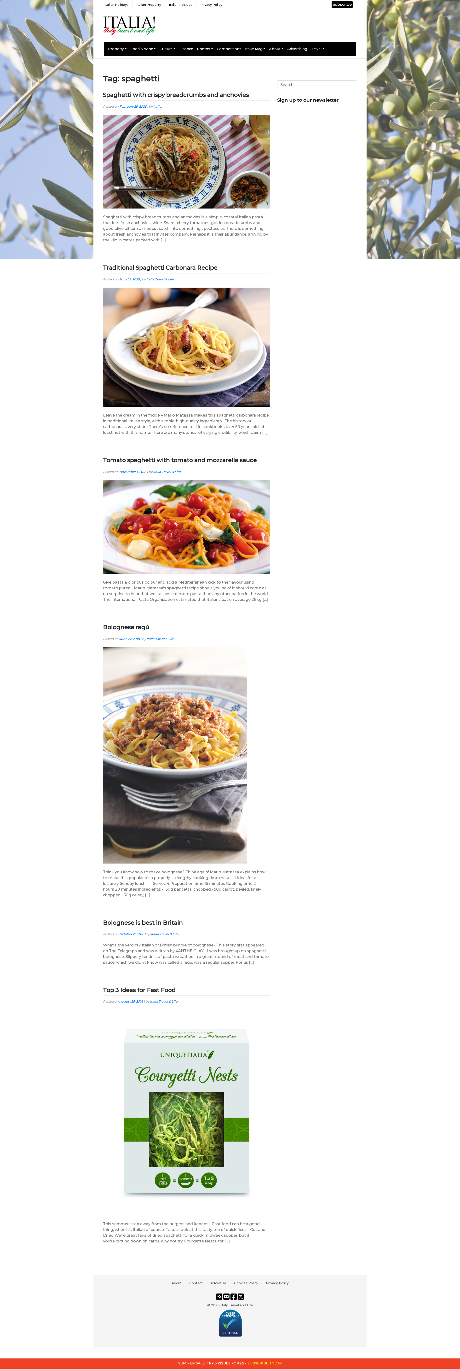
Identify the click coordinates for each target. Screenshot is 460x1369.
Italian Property (148, 4)
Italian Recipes (180, 4)
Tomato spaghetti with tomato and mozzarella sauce (180, 460)
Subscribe (342, 4)
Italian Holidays (116, 4)
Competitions (229, 49)
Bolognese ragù (126, 627)
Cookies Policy (246, 1283)
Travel (316, 49)
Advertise (218, 1283)
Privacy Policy (211, 4)
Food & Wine (142, 49)
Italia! (157, 106)
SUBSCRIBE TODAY (264, 1363)
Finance (186, 49)
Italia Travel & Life (160, 279)
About (275, 49)
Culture (166, 49)
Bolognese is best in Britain (143, 922)
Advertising (297, 49)
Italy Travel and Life (237, 1305)
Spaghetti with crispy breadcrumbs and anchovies (176, 94)
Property (116, 49)
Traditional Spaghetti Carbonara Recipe (160, 267)
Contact (196, 1283)
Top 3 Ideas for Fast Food (139, 989)
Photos (203, 49)
